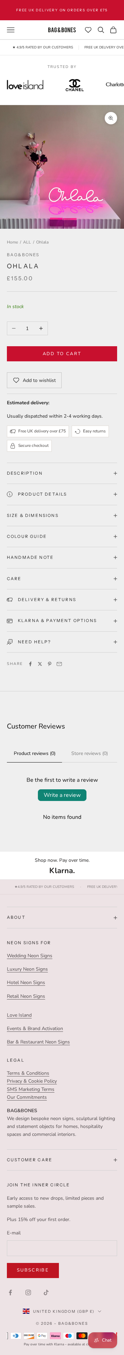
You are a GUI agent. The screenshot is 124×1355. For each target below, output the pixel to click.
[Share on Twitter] (40, 664)
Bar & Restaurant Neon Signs (38, 1042)
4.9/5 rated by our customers (44, 887)
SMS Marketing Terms (30, 1089)
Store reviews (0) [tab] (89, 753)
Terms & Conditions (28, 1073)
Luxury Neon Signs (27, 969)
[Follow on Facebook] (10, 1292)
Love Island (19, 1015)
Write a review (62, 795)
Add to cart (62, 354)
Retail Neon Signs (26, 996)
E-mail (14, 1233)
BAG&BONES (23, 254)
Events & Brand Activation (35, 1028)
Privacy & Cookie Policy (32, 1081)
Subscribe (33, 1270)
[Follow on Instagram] (28, 1292)
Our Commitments (27, 1097)
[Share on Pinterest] (49, 664)
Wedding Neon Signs (29, 955)
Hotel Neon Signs (26, 982)
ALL (27, 242)
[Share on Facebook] (30, 664)
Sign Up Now (103, 11)
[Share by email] (59, 664)
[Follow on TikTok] (46, 1292)
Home (12, 242)
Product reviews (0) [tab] (34, 753)
